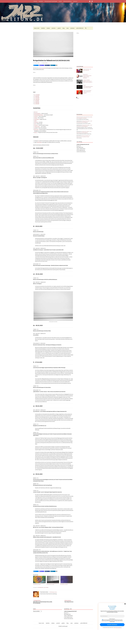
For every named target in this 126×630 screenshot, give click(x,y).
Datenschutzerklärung (63, 327)
